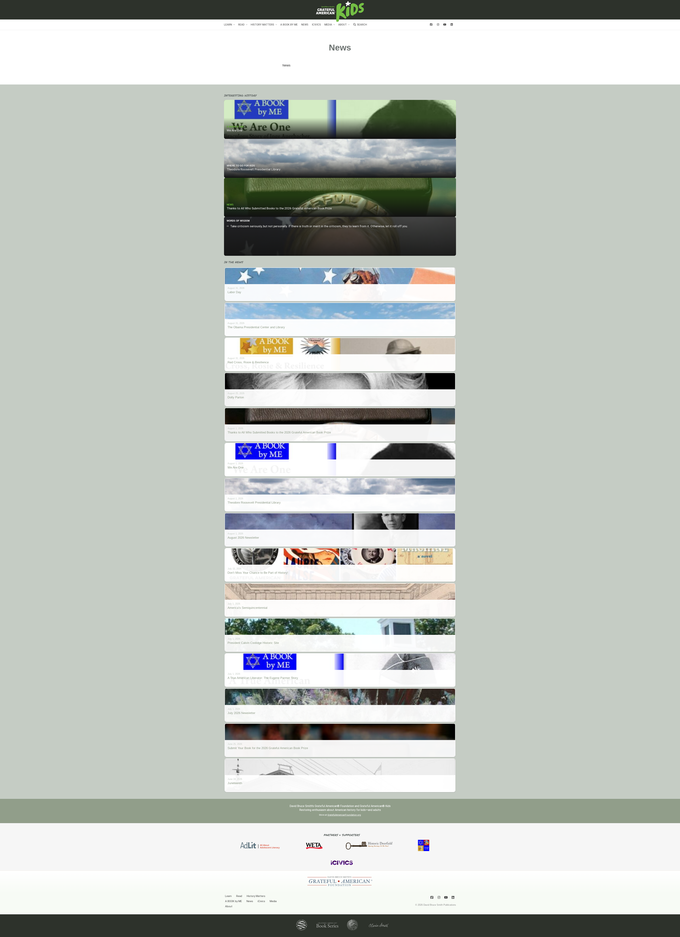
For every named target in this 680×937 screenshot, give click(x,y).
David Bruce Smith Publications (439, 905)
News (304, 24)
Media (328, 24)
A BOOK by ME (289, 24)
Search (361, 24)
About (342, 24)
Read (241, 24)
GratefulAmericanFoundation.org (344, 815)
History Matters (262, 24)
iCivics (316, 24)
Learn (228, 24)
